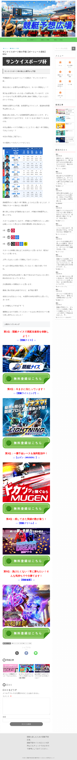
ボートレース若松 (27, 643)
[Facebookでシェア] (26, 653)
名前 (4, 717)
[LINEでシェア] (36, 653)
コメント (7, 696)
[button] (73, 48)
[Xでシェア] (17, 653)
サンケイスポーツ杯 (17, 643)
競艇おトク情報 (7, 643)
